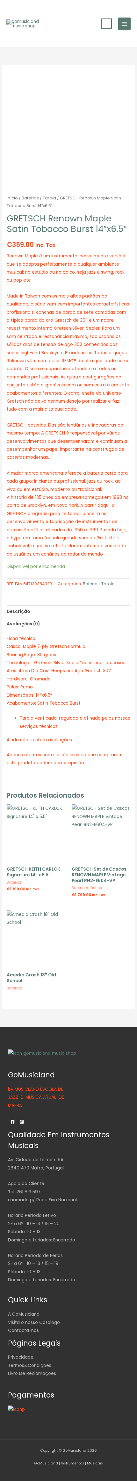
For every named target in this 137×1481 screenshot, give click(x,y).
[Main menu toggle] (124, 24)
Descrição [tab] (18, 611)
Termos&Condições (29, 1365)
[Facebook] (12, 1121)
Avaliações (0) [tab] (23, 624)
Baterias (30, 198)
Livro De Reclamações (32, 1373)
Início (12, 198)
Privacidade (20, 1357)
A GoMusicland (24, 1314)
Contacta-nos (23, 1330)
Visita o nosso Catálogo (34, 1322)
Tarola (49, 198)
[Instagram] (21, 1121)
